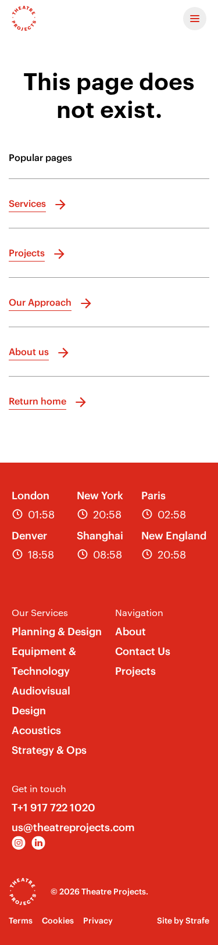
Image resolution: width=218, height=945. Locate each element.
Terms (21, 920)
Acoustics (36, 730)
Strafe (197, 920)
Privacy (98, 920)
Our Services (40, 612)
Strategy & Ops (49, 750)
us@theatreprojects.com (73, 827)
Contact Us (142, 651)
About (130, 631)
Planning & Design (57, 631)
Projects (135, 671)
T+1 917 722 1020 (53, 807)
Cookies (58, 920)
